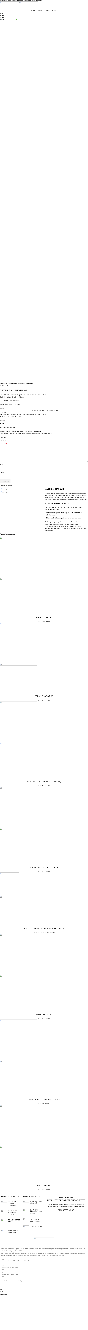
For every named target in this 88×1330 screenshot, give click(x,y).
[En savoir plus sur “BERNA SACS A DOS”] (2, 662)
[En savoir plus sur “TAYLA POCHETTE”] (2, 973)
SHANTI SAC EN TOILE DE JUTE (44, 867)
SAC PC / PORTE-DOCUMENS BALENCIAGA (44, 929)
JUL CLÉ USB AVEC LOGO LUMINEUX (12, 1212)
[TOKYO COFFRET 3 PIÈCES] (4, 1223)
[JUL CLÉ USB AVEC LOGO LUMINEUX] (4, 1213)
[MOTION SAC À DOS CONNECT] (26, 1220)
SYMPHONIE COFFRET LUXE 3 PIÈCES (36, 1212)
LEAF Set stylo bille (36, 1226)
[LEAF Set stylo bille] (26, 1229)
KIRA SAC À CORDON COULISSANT (12, 1203)
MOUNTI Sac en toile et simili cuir (13, 1231)
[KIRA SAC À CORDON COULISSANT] (4, 1204)
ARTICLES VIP (37, 933)
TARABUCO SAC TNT (44, 617)
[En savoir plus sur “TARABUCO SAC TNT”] (2, 576)
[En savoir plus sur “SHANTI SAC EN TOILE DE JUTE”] (2, 826)
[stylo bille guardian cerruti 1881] (26, 1203)
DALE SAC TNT (44, 1185)
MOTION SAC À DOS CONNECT (35, 1220)
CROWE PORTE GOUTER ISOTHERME (44, 1100)
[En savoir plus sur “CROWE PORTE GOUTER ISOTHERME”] (2, 1058)
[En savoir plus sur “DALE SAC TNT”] (2, 1144)
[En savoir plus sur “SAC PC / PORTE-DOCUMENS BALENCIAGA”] (2, 894)
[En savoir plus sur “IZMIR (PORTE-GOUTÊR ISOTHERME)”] (2, 740)
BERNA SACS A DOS (44, 696)
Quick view (11, 576)
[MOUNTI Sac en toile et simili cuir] (4, 1232)
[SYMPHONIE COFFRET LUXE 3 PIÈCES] (26, 1212)
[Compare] (7, 576)
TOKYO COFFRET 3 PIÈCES (14, 1221)
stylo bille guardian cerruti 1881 (36, 1202)
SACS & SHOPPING (44, 621)
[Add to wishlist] (16, 576)
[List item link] (44, 1272)
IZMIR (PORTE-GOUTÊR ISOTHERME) (44, 782)
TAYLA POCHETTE (44, 1014)
